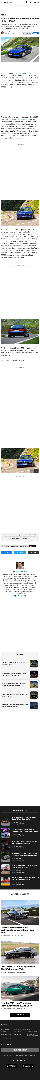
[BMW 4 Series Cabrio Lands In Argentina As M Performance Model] (5, 829)
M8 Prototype (24, 546)
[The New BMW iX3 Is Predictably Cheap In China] (34, 661)
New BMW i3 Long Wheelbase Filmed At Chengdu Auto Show (17, 1004)
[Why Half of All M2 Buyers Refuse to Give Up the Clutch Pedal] (5, 841)
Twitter (21, 552)
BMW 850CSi (23, 73)
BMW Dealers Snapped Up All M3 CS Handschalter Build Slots (25, 878)
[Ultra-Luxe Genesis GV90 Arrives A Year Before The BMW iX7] (34, 671)
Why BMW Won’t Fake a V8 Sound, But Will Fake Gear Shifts (24, 818)
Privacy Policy (17, 1034)
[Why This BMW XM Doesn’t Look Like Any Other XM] (34, 692)
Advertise (4, 1031)
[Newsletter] (30, 2)
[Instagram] (21, 596)
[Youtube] (22, 1061)
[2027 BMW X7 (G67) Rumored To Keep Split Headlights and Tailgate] (5, 853)
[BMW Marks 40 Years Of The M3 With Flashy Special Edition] (34, 703)
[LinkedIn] (25, 596)
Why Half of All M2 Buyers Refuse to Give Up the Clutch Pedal (25, 842)
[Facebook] (15, 596)
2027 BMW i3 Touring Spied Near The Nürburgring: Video (18, 968)
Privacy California (6, 1038)
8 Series (3, 15)
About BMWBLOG (6, 1029)
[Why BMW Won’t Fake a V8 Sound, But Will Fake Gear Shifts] (5, 817)
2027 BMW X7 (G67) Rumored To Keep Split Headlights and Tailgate (24, 854)
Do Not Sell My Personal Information (33, 1034)
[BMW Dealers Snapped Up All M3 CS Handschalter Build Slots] (5, 877)
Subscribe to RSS (6, 1034)
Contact (29, 1029)
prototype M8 (21, 119)
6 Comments (35, 33)
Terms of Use (17, 1031)
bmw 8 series (5, 546)
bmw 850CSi (14, 546)
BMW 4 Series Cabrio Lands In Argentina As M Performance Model (25, 830)
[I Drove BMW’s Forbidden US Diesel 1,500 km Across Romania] (34, 682)
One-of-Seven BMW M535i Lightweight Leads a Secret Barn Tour (18, 930)
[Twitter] (18, 596)
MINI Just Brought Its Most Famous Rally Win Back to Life (25, 866)
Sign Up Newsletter (32, 1031)
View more (19, 1015)
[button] (36, 471)
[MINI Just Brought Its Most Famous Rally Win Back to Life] (5, 865)
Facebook (7, 552)
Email (34, 552)
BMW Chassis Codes (20, 1029)
